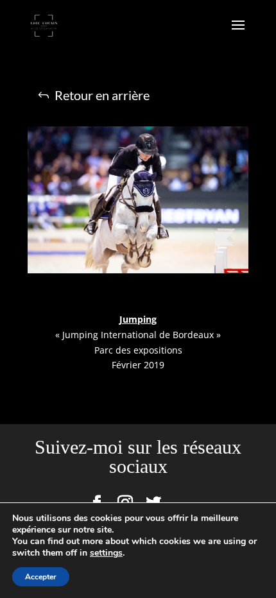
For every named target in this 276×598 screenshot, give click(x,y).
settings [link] (106, 553)
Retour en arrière (102, 95)
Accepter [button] (40, 577)
